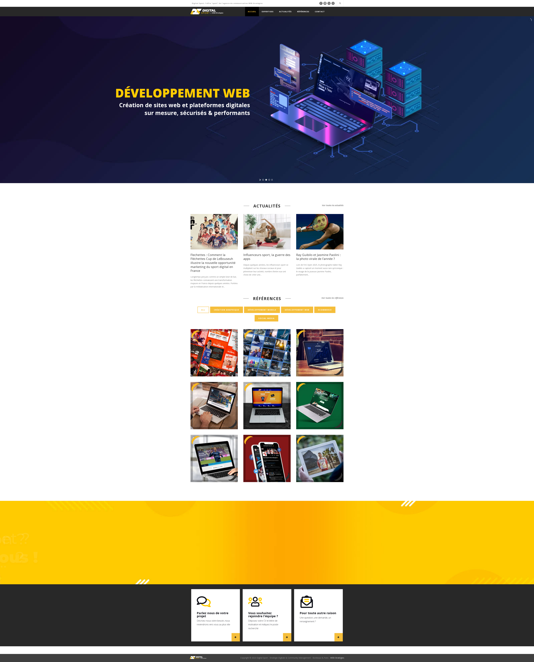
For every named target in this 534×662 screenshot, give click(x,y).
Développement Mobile (262, 310)
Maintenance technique (328, 362)
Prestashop (209, 469)
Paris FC (214, 447)
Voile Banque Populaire (266, 339)
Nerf (267, 396)
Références (303, 11)
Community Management (202, 361)
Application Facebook (252, 463)
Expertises (268, 11)
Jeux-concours (273, 361)
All (203, 310)
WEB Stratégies (337, 657)
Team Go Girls (214, 342)
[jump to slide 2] (266, 180)
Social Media (266, 318)
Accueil (252, 11)
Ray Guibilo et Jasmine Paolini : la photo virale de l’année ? (318, 257)
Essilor (320, 343)
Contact (320, 11)
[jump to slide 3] (269, 180)
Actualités (285, 11)
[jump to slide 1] (263, 180)
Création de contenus (220, 361)
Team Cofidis (320, 446)
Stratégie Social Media (262, 364)
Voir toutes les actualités (332, 205)
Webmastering (267, 367)
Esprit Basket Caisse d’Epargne (267, 444)
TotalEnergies (319, 396)
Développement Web (297, 310)
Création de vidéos (259, 466)
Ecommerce (325, 310)
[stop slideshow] (272, 180)
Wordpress (219, 469)
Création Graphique (226, 310)
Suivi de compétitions (280, 364)
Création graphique (274, 466)
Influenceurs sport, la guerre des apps (266, 257)
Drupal (264, 361)
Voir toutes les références (332, 298)
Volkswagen (214, 396)
